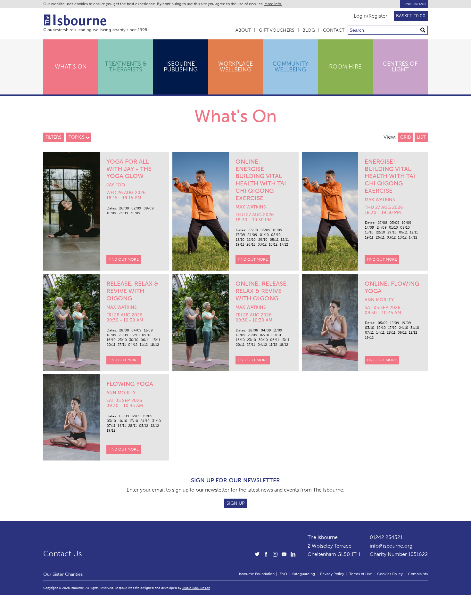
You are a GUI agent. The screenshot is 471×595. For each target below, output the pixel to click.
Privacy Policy (332, 574)
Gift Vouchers (276, 30)
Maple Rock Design (196, 588)
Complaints (418, 574)
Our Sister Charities (63, 574)
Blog (308, 30)
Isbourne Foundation (257, 574)
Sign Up (235, 503)
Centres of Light (400, 66)
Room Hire (345, 66)
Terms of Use (360, 574)
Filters (53, 137)
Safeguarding (303, 574)
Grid (405, 137)
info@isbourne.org (391, 546)
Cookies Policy (390, 574)
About (243, 30)
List (421, 137)
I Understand (414, 4)
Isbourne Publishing (181, 66)
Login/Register (370, 16)
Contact (333, 30)
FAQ (283, 574)
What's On (71, 66)
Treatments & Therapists (125, 66)
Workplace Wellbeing (235, 66)
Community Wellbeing (290, 66)
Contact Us (62, 553)
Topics (77, 137)
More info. (273, 4)
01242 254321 (386, 537)
